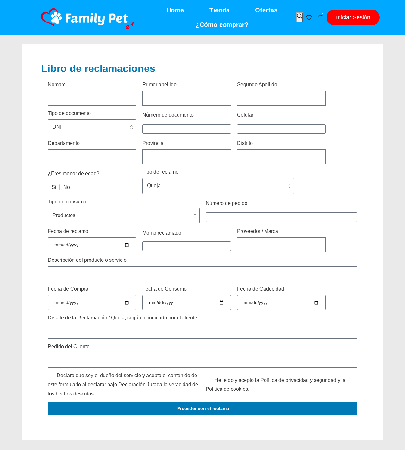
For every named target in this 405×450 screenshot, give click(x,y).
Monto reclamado (161, 232)
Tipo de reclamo (160, 172)
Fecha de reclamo (68, 231)
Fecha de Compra (68, 289)
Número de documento (168, 115)
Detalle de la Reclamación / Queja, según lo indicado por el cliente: (123, 317)
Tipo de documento (69, 113)
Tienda (219, 10)
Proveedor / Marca (257, 231)
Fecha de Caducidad (260, 289)
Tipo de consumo (67, 201)
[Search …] (299, 17)
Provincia (153, 143)
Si (54, 187)
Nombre (57, 84)
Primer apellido (159, 84)
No (66, 187)
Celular (245, 115)
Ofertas (266, 10)
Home (175, 10)
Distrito (245, 143)
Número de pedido (226, 203)
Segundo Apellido (257, 84)
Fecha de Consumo (164, 289)
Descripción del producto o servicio (87, 260)
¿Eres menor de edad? (73, 173)
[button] (353, 17)
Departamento (64, 143)
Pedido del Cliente (69, 346)
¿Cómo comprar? (222, 24)
